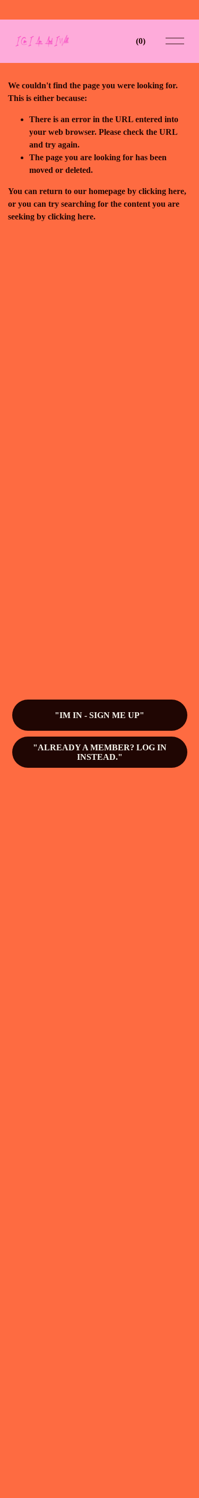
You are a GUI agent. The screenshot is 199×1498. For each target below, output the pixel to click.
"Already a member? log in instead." (100, 752)
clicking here (161, 191)
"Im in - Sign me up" (99, 715)
